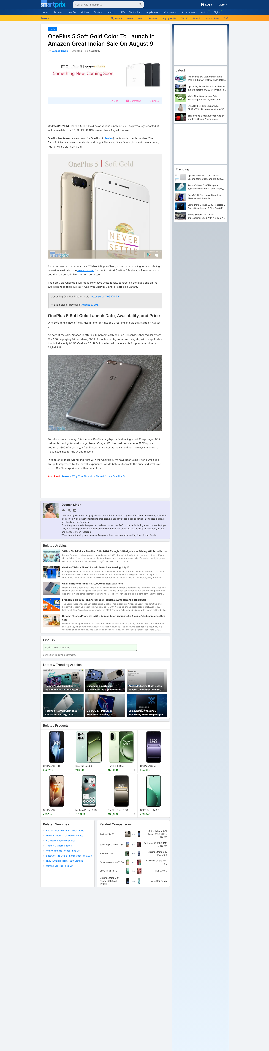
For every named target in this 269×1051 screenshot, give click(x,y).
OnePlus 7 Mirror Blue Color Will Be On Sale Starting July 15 (95, 567)
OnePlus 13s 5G (148, 766)
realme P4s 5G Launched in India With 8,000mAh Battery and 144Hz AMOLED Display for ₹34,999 (63, 688)
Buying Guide (169, 18)
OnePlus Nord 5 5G (118, 810)
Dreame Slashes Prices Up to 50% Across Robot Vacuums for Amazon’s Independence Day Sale (113, 618)
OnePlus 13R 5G (51, 766)
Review (109, 138)
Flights (217, 12)
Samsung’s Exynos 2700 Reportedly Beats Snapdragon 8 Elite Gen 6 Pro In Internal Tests (146, 712)
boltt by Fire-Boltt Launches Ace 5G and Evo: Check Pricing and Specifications (206, 117)
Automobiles (212, 18)
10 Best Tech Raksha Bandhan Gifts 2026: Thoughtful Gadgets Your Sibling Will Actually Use (114, 551)
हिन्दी (226, 18)
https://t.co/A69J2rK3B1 (105, 296)
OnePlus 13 (49, 810)
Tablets (98, 12)
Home (130, 18)
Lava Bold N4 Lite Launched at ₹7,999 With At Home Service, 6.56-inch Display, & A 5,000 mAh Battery (207, 108)
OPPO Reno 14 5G (149, 810)
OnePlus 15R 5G (116, 766)
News (46, 12)
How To (72, 12)
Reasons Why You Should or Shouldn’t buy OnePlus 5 (93, 476)
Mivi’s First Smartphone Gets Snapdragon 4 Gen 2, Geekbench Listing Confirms (205, 98)
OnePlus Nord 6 (83, 766)
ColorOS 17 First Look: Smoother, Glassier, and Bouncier (100, 712)
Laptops (111, 12)
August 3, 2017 (90, 304)
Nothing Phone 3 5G (86, 810)
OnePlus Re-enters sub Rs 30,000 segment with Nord (92, 583)
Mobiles (85, 12)
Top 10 (184, 18)
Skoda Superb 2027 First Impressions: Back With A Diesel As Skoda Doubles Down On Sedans (206, 216)
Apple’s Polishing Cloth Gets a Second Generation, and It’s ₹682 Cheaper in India (145, 688)
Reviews (58, 12)
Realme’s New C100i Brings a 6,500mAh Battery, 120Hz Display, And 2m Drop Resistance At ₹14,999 (61, 712)
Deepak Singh (71, 504)
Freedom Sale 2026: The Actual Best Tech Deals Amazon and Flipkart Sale (104, 599)
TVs (123, 12)
